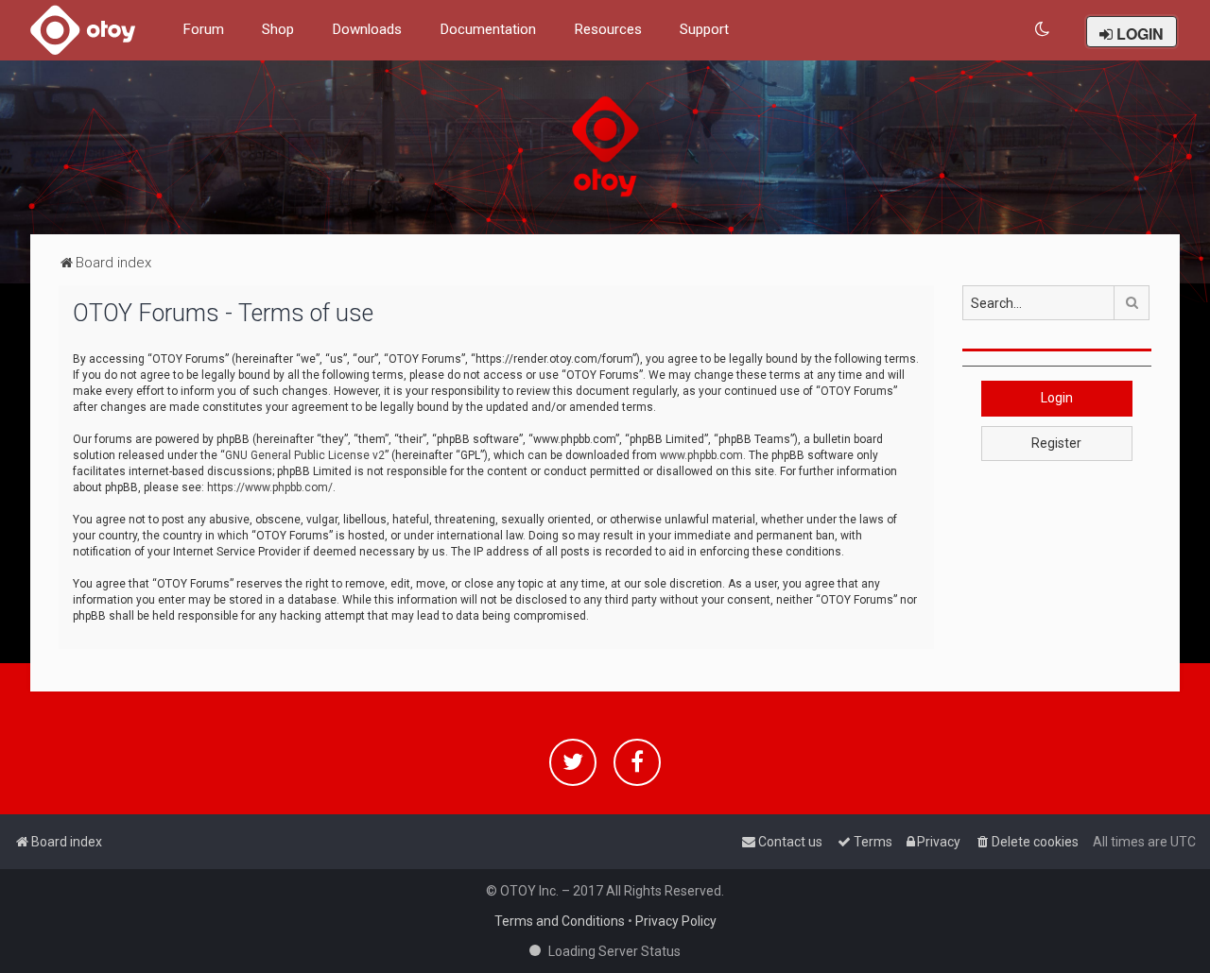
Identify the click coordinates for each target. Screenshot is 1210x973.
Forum (203, 29)
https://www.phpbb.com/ (270, 487)
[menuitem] (1043, 29)
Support (704, 29)
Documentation (488, 29)
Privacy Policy (676, 921)
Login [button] (1057, 397)
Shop (278, 29)
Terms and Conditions (559, 921)
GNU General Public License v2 (305, 455)
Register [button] (1056, 443)
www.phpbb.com (701, 455)
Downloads (367, 29)
